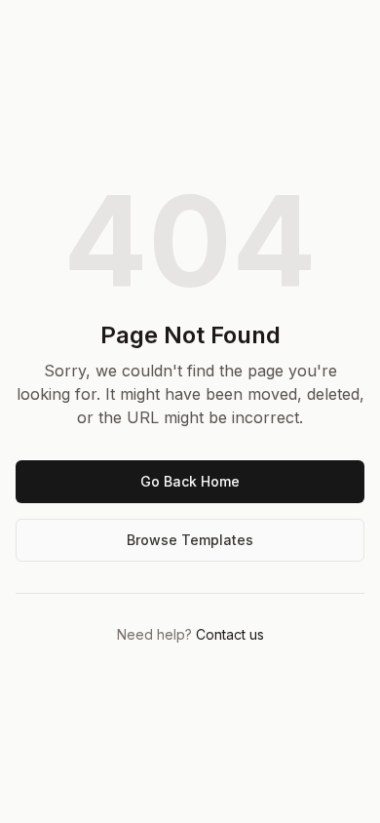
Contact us (230, 634)
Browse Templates (190, 539)
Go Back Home (190, 481)
